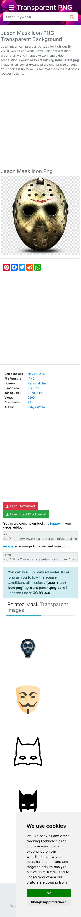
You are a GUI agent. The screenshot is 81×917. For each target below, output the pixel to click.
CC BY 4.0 (41, 593)
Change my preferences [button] (48, 902)
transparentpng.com (47, 587)
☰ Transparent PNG (40, 7)
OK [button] (48, 893)
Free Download (22, 506)
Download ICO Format (27, 514)
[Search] (72, 16)
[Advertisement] (40, 123)
